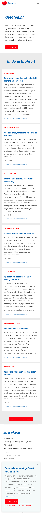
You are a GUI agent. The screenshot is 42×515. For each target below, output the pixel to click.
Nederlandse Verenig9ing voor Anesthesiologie (22, 353)
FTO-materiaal (9, 445)
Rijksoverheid (12, 160)
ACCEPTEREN (11, 501)
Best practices (9, 438)
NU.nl (9, 258)
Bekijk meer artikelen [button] (21, 419)
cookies (21, 512)
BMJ (9, 402)
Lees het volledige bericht (16, 118)
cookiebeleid (10, 496)
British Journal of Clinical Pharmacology (19, 114)
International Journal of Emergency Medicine (21, 310)
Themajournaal (9, 459)
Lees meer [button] (11, 47)
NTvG (9, 215)
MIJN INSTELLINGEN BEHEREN (19, 506)
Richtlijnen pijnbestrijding (12, 455)
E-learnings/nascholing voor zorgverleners (18, 441)
